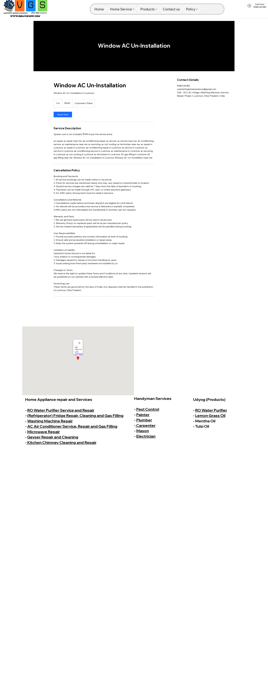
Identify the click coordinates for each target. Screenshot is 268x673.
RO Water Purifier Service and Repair (60, 410)
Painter (142, 414)
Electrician (145, 436)
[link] (63, 114)
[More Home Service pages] (133, 9)
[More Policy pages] (197, 9)
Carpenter (145, 425)
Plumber (144, 419)
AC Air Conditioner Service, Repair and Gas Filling (72, 426)
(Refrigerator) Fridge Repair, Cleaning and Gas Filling (75, 415)
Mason (142, 430)
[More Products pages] (156, 9)
